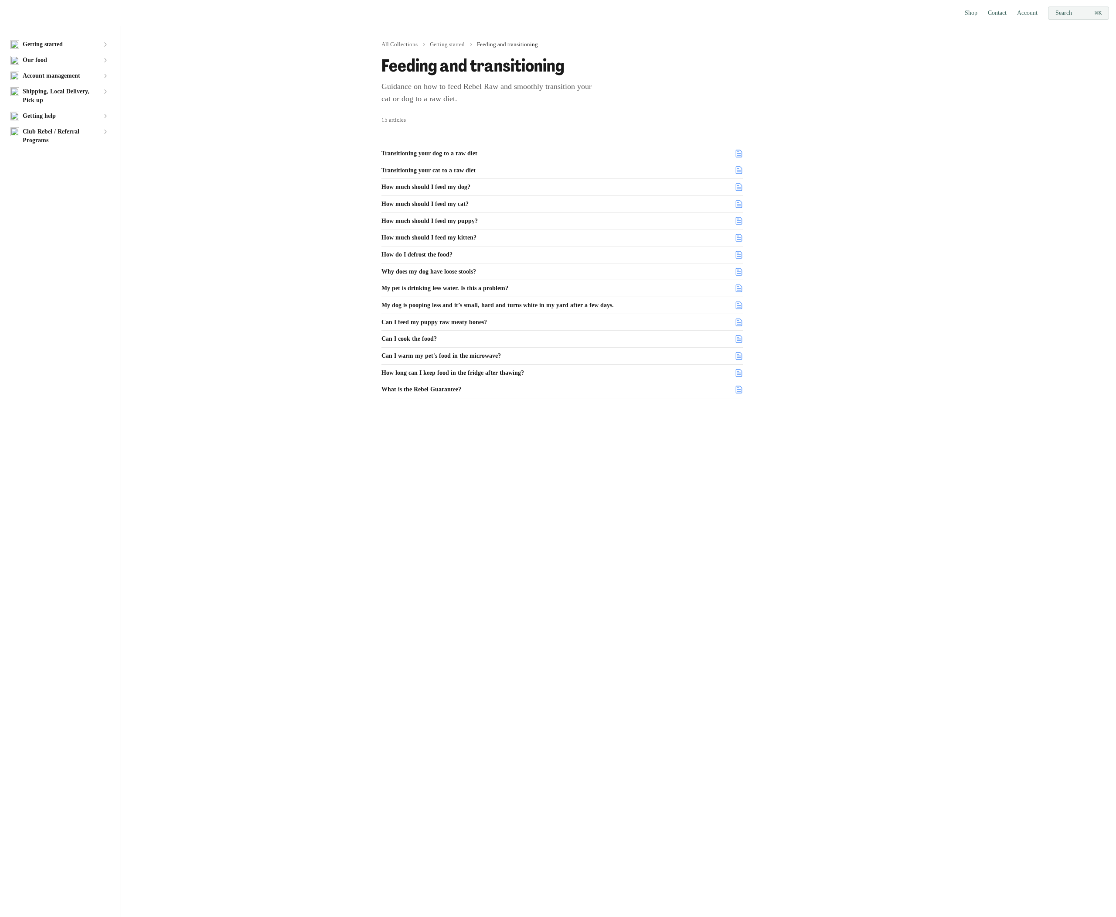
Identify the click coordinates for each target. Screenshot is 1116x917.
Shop (971, 13)
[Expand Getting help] (105, 116)
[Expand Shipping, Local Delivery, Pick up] (105, 92)
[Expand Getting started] (105, 44)
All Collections (399, 44)
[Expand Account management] (105, 76)
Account (1027, 13)
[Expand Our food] (105, 60)
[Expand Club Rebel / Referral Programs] (105, 132)
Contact (997, 13)
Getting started (447, 44)
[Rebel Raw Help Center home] (8, 13)
